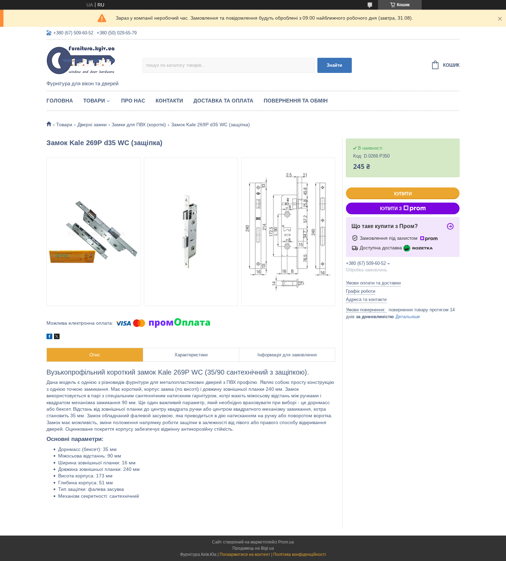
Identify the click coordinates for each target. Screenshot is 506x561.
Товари (94, 100)
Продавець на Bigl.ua (253, 548)
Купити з (391, 208)
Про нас (133, 100)
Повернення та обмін (296, 100)
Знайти (334, 65)
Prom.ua (286, 542)
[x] (57, 337)
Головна (59, 100)
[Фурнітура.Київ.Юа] (94, 60)
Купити (403, 193)
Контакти (169, 100)
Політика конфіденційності (299, 554)
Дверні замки (92, 124)
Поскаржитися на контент (245, 554)
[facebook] (49, 337)
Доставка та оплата (223, 100)
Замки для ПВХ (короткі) (139, 124)
